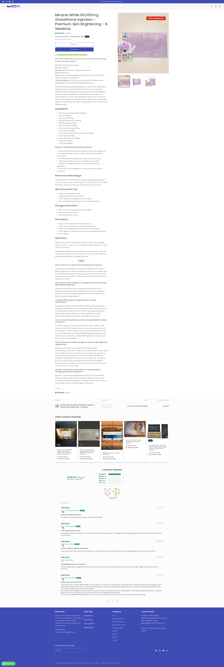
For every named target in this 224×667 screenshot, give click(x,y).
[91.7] (107, 491)
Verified (111, 498)
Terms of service (96, 663)
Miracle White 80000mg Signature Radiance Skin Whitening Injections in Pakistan (87, 452)
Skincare (115, 631)
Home (114, 615)
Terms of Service (89, 623)
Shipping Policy (89, 627)
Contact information (114, 663)
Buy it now (74, 49)
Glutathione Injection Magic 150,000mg (111, 453)
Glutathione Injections (119, 622)
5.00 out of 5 (81, 477)
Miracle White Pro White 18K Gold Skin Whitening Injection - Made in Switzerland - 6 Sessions (158, 448)
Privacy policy (87, 663)
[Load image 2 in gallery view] (137, 82)
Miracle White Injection (119, 625)
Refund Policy (88, 615)
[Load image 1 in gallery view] (124, 82)
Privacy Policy (88, 619)
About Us (115, 637)
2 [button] (109, 601)
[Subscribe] (85, 650)
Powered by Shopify (69, 663)
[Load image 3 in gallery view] (150, 82)
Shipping (57, 39)
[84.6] (116, 491)
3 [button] (112, 601)
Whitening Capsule (118, 628)
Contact (115, 640)
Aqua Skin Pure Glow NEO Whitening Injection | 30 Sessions (133, 441)
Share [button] (58, 388)
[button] (4, 6)
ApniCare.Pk (62, 663)
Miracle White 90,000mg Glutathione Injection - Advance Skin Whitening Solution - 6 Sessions (64, 452)
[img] (65, 508)
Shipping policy (104, 663)
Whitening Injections (118, 619)
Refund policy (79, 663)
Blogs (114, 634)
